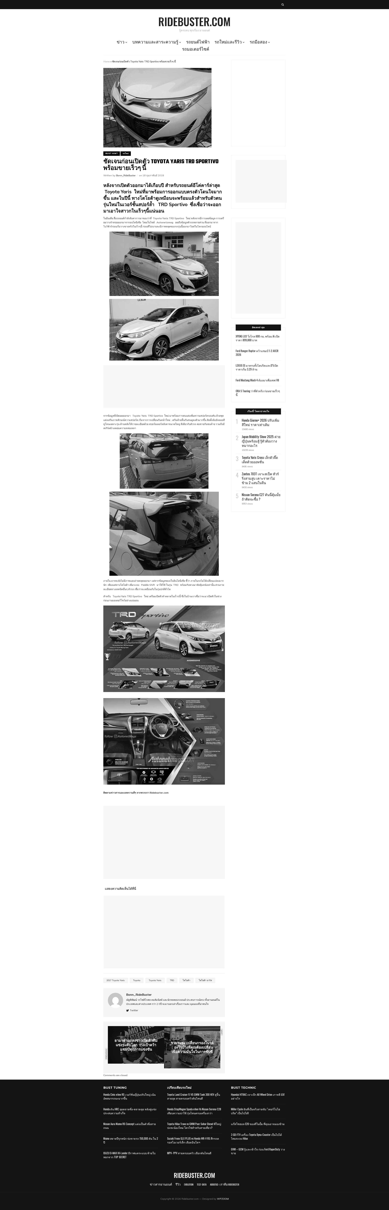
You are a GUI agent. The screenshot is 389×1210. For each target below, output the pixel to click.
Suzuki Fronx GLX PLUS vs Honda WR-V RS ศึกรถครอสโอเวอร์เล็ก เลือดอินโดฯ (193, 1140)
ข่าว (120, 42)
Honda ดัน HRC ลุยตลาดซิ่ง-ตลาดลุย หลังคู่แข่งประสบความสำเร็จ (129, 1111)
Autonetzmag (165, 222)
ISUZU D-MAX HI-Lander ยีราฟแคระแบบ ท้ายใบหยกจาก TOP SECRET (129, 1155)
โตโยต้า (186, 980)
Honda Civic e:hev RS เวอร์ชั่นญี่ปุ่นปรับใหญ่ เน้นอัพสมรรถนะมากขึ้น (129, 1096)
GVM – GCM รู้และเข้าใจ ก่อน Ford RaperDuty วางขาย (258, 1151)
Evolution (188, 1185)
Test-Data (202, 1185)
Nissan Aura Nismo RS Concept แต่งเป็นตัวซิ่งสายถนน (129, 1126)
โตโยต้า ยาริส (205, 980)
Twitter (134, 1010)
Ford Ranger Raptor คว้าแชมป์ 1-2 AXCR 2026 (257, 353)
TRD (172, 980)
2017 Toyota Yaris (116, 980)
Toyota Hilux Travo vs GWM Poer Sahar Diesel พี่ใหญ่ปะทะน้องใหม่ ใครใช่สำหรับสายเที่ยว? (194, 1126)
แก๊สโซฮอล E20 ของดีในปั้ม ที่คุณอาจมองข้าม (258, 1124)
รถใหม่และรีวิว (228, 42)
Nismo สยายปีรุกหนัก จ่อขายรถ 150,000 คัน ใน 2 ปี (130, 1140)
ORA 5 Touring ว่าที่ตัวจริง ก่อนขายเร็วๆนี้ (258, 393)
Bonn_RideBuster (126, 175)
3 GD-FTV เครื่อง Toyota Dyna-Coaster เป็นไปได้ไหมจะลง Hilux (256, 1136)
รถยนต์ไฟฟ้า (198, 42)
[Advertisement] (164, 386)
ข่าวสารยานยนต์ (161, 1185)
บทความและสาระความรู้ (155, 42)
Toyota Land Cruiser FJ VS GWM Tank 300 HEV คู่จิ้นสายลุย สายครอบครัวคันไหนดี (193, 1096)
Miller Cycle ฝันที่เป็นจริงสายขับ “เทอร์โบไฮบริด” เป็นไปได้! (255, 1111)
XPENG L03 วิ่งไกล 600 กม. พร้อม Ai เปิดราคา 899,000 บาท (258, 338)
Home (106, 61)
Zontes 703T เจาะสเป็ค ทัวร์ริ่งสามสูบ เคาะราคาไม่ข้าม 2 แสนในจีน (260, 478)
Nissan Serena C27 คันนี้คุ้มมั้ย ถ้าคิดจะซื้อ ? (261, 496)
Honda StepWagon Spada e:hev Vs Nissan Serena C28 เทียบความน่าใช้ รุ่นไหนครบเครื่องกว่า (194, 1111)
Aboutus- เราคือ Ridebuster (224, 1185)
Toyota (136, 980)
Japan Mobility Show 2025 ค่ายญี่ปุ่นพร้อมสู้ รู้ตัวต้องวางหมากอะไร (261, 441)
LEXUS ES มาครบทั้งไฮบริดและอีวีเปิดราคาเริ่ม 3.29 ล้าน (257, 367)
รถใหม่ (126, 153)
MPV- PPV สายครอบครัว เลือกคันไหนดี (189, 1153)
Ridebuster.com (194, 21)
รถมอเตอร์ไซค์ (195, 50)
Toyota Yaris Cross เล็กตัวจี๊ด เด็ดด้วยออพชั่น (260, 459)
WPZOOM (223, 1198)
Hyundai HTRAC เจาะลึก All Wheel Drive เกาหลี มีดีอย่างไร (258, 1096)
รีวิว (178, 1185)
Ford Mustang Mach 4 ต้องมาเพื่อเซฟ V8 (257, 380)
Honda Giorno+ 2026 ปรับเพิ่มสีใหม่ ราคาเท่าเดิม (260, 422)
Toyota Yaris (160, 218)
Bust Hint (111, 153)
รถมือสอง (258, 42)
